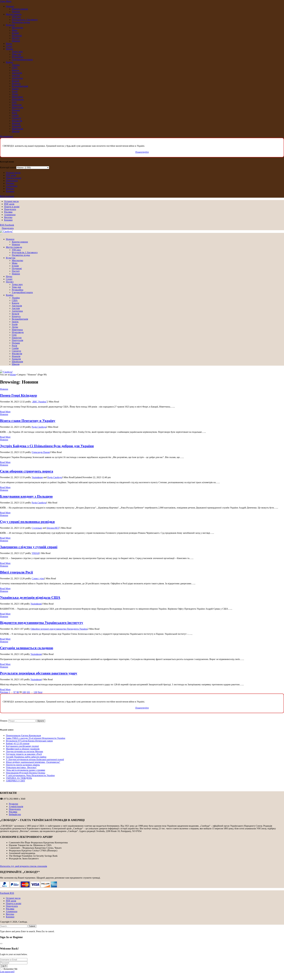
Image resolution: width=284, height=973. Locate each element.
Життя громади (13, 14)
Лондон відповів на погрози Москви (24, 751)
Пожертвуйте (142, 152)
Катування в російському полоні (22, 746)
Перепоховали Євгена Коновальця (23, 735)
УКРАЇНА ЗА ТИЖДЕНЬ (19, 778)
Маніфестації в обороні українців (22, 749)
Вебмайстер (15, 814)
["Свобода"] (6, 231)
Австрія (16, 75)
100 (24, 692)
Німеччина (17, 97)
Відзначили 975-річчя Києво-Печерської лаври (29, 741)
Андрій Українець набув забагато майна (26, 757)
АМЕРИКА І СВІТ (15, 780)
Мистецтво (17, 27)
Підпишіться (6, 136)
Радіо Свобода (39, 427)
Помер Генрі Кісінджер (18, 395)
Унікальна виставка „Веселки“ (21, 767)
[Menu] (1, 370)
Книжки (10, 191)
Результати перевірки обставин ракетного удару (38, 673)
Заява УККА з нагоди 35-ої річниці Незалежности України (35, 738)
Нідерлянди (18, 99)
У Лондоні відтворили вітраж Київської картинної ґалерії (35, 759)
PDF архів (11, 175)
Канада (15, 70)
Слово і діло (38, 578)
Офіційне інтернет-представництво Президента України (58, 629)
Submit (32, 926)
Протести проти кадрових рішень (23, 764)
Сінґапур (16, 118)
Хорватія (16, 126)
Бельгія (15, 81)
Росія (14, 112)
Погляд (9, 49)
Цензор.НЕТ (53, 528)
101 (28, 692)
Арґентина (17, 78)
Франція (16, 123)
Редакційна (17, 57)
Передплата (12, 180)
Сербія (15, 115)
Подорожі (17, 35)
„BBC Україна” (39, 401)
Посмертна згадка (21, 22)
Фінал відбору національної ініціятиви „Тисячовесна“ (33, 762)
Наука (9, 43)
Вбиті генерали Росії (16, 572)
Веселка (10, 188)
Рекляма (10, 183)
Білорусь (16, 83)
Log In (4, 966)
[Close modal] (1, 943)
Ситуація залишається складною (26, 648)
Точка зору (17, 51)
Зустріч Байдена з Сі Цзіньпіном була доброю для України (47, 446)
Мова (14, 30)
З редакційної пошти (22, 59)
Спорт (9, 46)
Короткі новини (20, 9)
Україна (16, 65)
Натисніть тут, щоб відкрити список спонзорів (23, 866)
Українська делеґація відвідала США (30, 597)
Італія (14, 91)
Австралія (17, 73)
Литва (15, 94)
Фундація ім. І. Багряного (25, 19)
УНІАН (35, 553)
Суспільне (37, 528)
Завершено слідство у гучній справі (28, 547)
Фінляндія (17, 120)
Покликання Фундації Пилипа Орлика (25, 772)
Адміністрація (16, 806)
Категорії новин (8, 167)
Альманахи (11, 186)
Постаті (16, 38)
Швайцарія (17, 128)
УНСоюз (16, 17)
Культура (10, 25)
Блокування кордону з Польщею (26, 496)
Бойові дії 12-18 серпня (17, 743)
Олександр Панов (41, 452)
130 (35, 692)
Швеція (15, 131)
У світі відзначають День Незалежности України (30, 775)
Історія (15, 33)
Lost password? (7, 971)
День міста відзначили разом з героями (25, 770)
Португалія (17, 107)
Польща (16, 110)
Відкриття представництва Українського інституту (41, 623)
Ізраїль (15, 89)
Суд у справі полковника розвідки (27, 522)
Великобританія (20, 86)
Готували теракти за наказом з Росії (24, 754)
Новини (10, 6)
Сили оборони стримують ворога (26, 471)
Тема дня (16, 54)
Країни (9, 62)
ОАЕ (14, 102)
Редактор (13, 804)
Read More (5, 411)
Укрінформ (37, 477)
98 (17, 692)
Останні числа (13, 172)
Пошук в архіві (13, 178)
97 (14, 692)
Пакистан (17, 104)
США (15, 67)
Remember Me (10, 969)
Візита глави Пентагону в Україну (27, 421)
